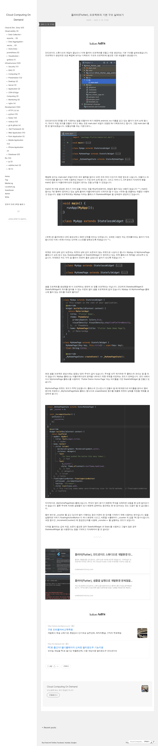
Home (7, 176)
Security (13, 66)
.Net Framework (16, 129)
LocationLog (10, 187)
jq (10, 161)
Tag (6, 180)
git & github (14, 125)
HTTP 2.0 (13, 110)
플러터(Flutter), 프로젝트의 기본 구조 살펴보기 (97, 14)
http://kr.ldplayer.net (56, 644)
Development (12, 107)
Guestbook (9, 190)
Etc (8, 158)
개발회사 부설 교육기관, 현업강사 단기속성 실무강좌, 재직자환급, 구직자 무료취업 (84, 633)
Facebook (60, 743)
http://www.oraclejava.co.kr (59, 626)
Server (12, 85)
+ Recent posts (49, 727)
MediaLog (9, 183)
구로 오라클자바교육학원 (60, 629)
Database (14, 154)
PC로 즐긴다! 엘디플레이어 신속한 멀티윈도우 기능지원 (75, 647)
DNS (11, 70)
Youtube (67, 743)
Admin (7, 194)
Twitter (53, 743)
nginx (12, 103)
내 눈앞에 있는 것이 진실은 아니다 (60, 690)
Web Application (16, 133)
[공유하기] (54, 666)
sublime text (14, 165)
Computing (14, 74)
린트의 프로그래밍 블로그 (15, 204)
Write (7, 197)
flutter (12, 118)
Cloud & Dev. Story (14, 28)
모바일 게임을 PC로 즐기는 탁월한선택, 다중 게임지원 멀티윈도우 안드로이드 (82, 651)
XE (10, 169)
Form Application (16, 136)
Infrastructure (13, 63)
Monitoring (14, 100)
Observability (12, 31)
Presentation (15, 78)
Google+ (74, 743)
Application (14, 89)
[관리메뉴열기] (154, 742)
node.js (13, 121)
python (13, 114)
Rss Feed (45, 743)
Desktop (13, 81)
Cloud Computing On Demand (62, 686)
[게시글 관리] (57, 666)
